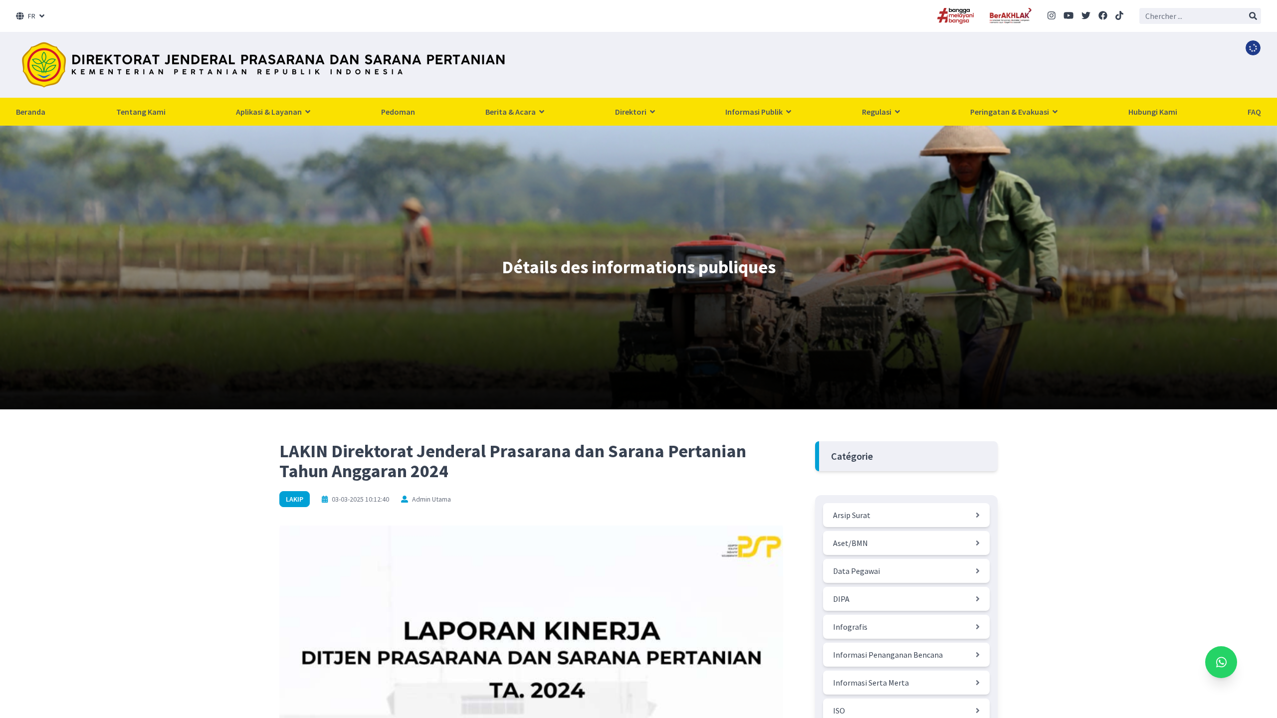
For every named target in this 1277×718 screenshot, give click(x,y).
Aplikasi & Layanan (269, 112)
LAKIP (294, 499)
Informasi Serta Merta (871, 683)
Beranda (30, 112)
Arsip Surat (851, 515)
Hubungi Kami (1152, 112)
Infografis (850, 627)
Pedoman (398, 112)
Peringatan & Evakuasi (1010, 112)
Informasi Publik (754, 112)
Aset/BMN (850, 543)
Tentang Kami (141, 112)
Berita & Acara (511, 112)
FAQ (1254, 112)
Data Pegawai (856, 571)
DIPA (841, 599)
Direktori (631, 112)
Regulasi (877, 112)
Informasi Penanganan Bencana (888, 655)
